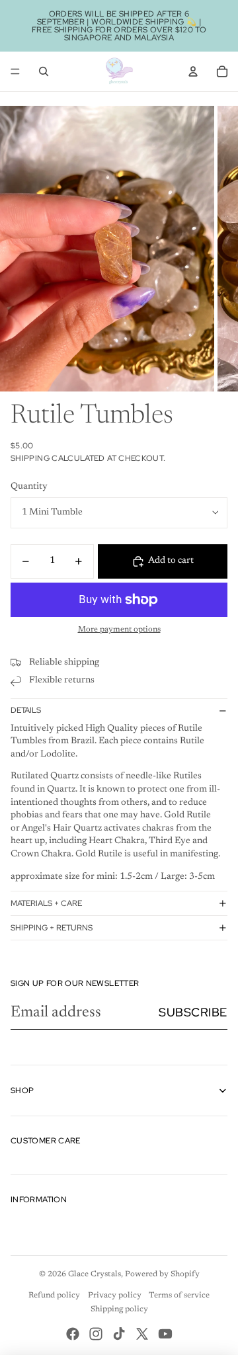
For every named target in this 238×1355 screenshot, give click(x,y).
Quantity (29, 486)
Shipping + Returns (52, 928)
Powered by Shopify (162, 1274)
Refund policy (54, 1295)
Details (26, 710)
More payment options (119, 630)
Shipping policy (119, 1309)
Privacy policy (114, 1295)
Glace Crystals (94, 1274)
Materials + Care (46, 903)
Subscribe (193, 1012)
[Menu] (15, 71)
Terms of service (179, 1295)
